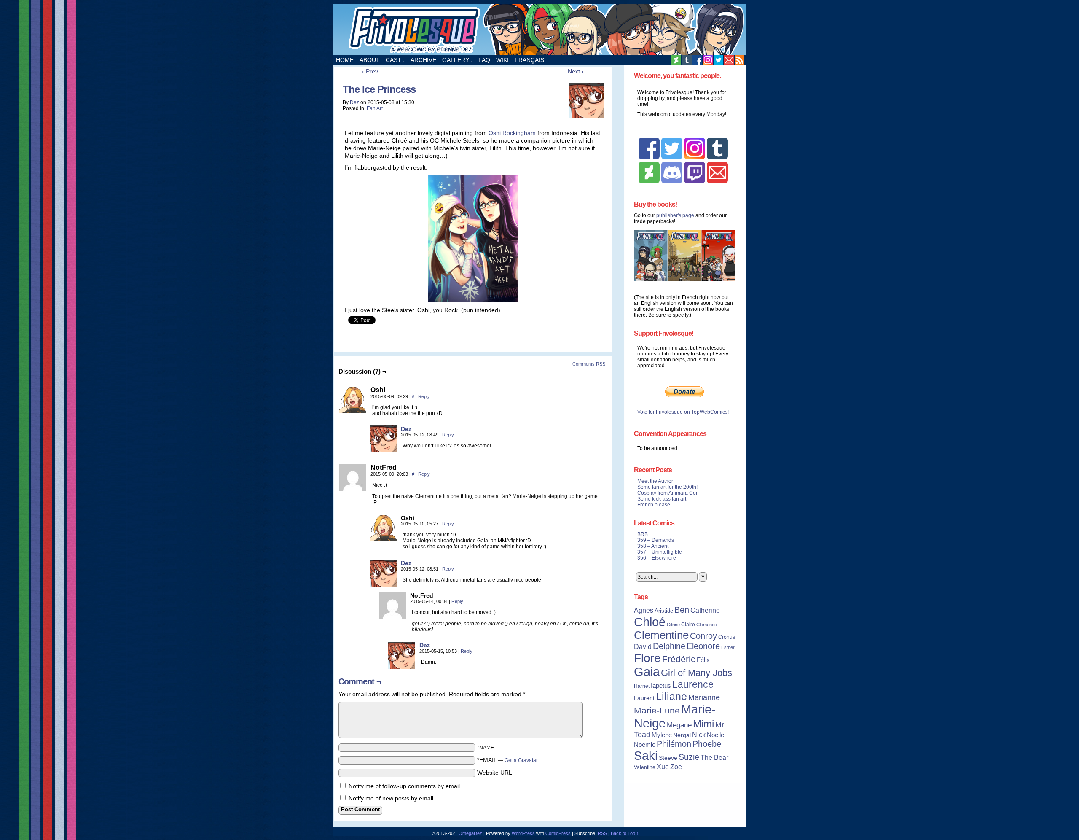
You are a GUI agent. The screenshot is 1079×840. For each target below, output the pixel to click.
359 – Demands (655, 540)
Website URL (494, 772)
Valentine (644, 767)
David (643, 646)
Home (345, 60)
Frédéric (678, 659)
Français (529, 60)
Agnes (643, 610)
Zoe (676, 766)
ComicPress (558, 833)
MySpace (708, 60)
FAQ (484, 60)
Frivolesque (539, 29)
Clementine (661, 635)
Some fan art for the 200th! (667, 487)
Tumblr (687, 60)
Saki (646, 755)
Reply (424, 396)
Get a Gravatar (521, 760)
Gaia (647, 671)
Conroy (703, 636)
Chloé (650, 622)
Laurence (693, 684)
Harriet (642, 686)
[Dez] (383, 450)
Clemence (706, 624)
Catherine (705, 610)
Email (729, 60)
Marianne (704, 697)
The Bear (714, 757)
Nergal (682, 735)
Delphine (669, 646)
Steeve (668, 758)
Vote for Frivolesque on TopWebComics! (683, 412)
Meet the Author (655, 481)
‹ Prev (370, 71)
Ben (681, 609)
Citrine (673, 624)
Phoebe (706, 743)
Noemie (644, 744)
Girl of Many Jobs (696, 673)
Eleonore (703, 646)
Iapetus (661, 685)
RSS (739, 60)
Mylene (662, 735)
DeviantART (676, 60)
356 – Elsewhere (656, 558)
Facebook (697, 60)
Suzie (689, 757)
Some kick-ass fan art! (662, 499)
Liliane (671, 696)
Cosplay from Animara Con (668, 493)
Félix (703, 659)
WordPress (523, 833)
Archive (423, 60)
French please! (654, 505)
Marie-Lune (657, 710)
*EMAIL (507, 760)
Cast (395, 60)
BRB (642, 534)
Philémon (674, 743)
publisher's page (675, 215)
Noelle (715, 734)
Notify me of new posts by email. (392, 798)
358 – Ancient (652, 546)
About (370, 60)
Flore (647, 658)
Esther (728, 647)
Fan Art (375, 108)
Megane (679, 725)
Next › (576, 71)
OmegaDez (470, 833)
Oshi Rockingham (512, 132)
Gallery (457, 60)
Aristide (664, 611)
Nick (699, 734)
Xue (663, 766)
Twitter (718, 60)
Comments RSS (588, 363)
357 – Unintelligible (659, 552)
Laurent (644, 698)
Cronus (726, 637)
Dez (354, 102)
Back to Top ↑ (625, 833)
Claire (688, 624)
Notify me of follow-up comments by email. (405, 786)
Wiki (502, 60)
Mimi (703, 724)
